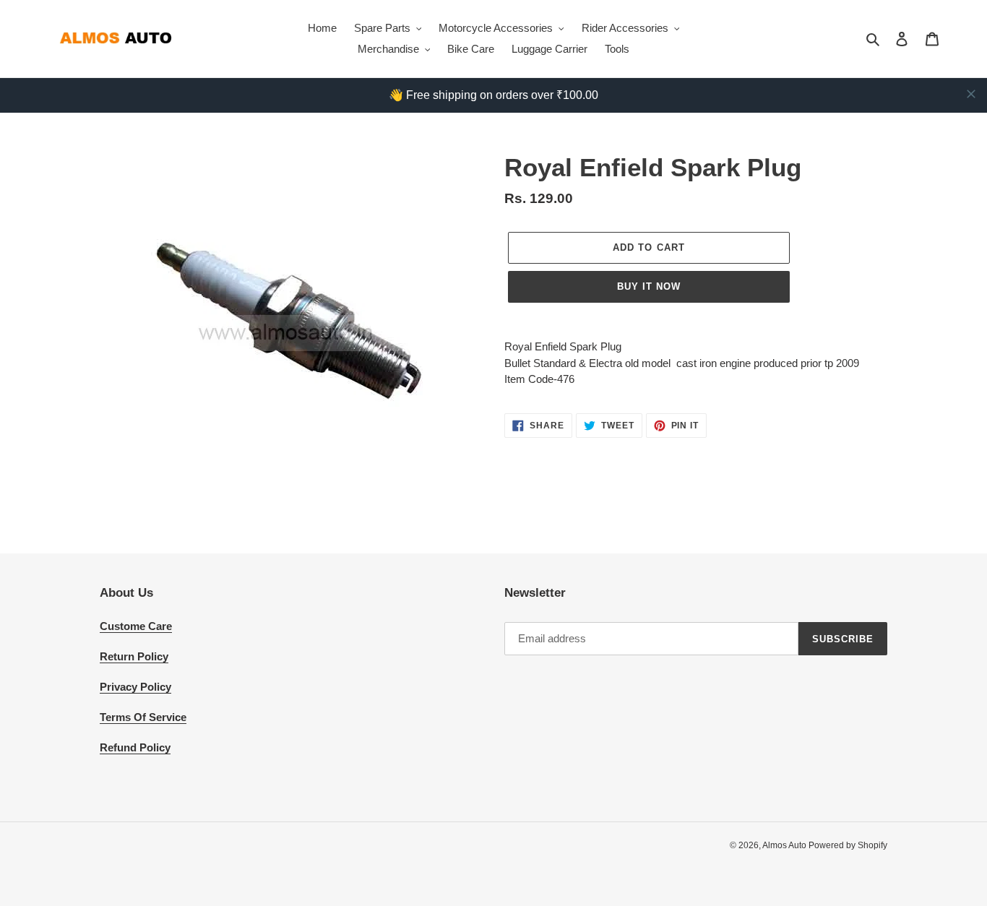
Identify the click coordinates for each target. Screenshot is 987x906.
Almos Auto (785, 845)
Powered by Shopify (848, 845)
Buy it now (649, 286)
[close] (971, 94)
